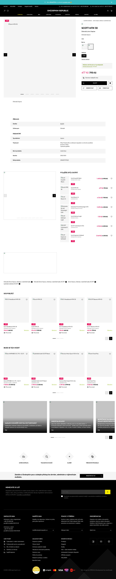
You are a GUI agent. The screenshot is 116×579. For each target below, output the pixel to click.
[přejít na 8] (61, 338)
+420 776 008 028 (84, 6)
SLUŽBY (96, 14)
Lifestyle (67, 14)
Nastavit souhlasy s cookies (39, 557)
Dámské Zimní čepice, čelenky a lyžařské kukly (17, 281)
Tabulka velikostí (85, 59)
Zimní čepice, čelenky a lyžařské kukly (102, 20)
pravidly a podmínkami (23, 494)
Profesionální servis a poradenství (16, 544)
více (83, 38)
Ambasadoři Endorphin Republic (70, 552)
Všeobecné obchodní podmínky (41, 549)
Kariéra (36, 6)
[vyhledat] (4, 11)
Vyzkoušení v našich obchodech (15, 541)
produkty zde (66, 2)
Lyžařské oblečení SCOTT (11, 284)
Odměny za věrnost (12, 549)
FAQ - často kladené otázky (68, 549)
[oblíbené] (8, 11)
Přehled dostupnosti (87, 66)
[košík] (111, 11)
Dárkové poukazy (37, 555)
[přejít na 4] (58, 338)
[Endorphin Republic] (58, 10)
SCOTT (62, 123)
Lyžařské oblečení (88, 20)
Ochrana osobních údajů (39, 547)
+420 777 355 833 (108, 6)
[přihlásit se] (108, 11)
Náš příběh (12, 6)
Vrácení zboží (36, 544)
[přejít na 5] (59, 437)
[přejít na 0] (54, 338)
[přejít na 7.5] (63, 437)
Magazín (63, 544)
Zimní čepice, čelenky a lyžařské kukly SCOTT (81, 281)
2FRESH (92, 570)
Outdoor (58, 14)
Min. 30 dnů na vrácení (13, 547)
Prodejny (20, 6)
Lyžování (48, 14)
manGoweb (109, 570)
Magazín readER (28, 6)
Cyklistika (30, 14)
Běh (39, 14)
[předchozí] (5, 195)
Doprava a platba (37, 541)
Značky (86, 14)
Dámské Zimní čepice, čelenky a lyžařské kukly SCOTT (49, 281)
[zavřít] (111, 2)
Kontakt (6, 6)
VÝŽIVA (77, 14)
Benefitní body (36, 560)
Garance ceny (36, 552)
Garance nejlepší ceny (91, 77)
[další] (54, 195)
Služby (63, 547)
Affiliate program (65, 555)
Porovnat (8, 332)
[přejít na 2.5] (56, 437)
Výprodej (20, 14)
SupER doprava (11, 552)
